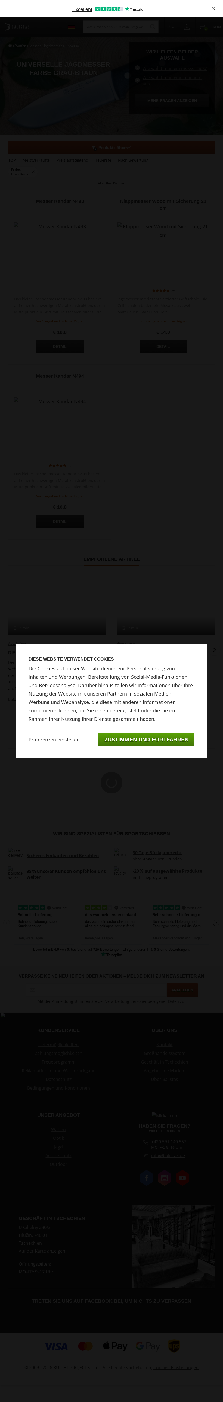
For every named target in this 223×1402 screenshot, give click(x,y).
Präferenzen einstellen (54, 739)
